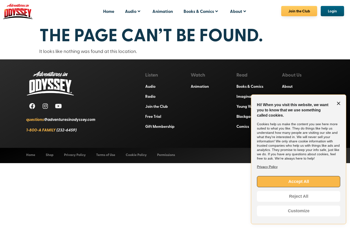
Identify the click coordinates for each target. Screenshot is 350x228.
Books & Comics (199, 11)
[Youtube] (58, 106)
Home (108, 11)
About (236, 11)
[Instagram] (45, 106)
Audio (130, 11)
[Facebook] (32, 106)
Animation (162, 11)
